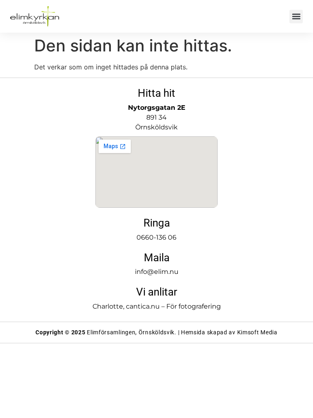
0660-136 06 (156, 237)
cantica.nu (143, 306)
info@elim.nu (157, 272)
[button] (296, 16)
